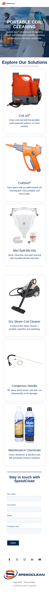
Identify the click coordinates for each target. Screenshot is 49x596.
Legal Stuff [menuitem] (17, 582)
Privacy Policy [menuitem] (29, 582)
